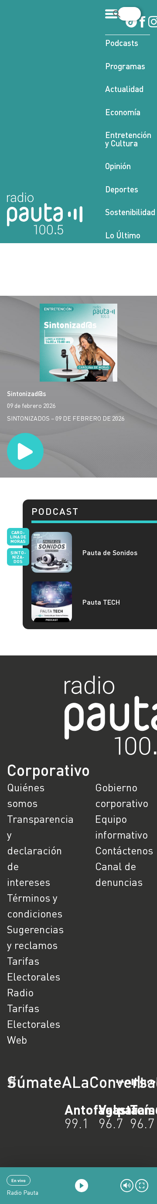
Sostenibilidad (127, 212)
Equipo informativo (121, 826)
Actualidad (124, 89)
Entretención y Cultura (127, 139)
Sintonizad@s (26, 393)
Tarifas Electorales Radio (33, 976)
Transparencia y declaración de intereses (34, 850)
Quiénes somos (25, 795)
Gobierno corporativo (121, 795)
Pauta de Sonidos (109, 552)
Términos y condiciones (34, 905)
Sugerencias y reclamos (34, 937)
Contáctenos (122, 850)
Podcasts (121, 43)
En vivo (18, 1180)
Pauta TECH (101, 602)
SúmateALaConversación (54, 1082)
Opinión (118, 166)
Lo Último (122, 235)
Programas (125, 66)
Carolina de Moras (18, 537)
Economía (122, 112)
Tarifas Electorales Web (33, 1024)
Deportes (121, 189)
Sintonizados (18, 557)
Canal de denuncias (119, 874)
